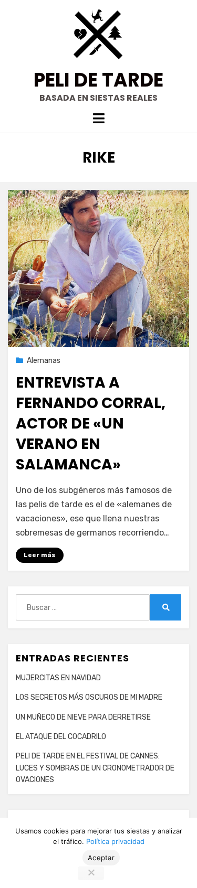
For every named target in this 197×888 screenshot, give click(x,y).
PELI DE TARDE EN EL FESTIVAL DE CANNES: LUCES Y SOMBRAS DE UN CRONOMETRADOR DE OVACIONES (95, 768)
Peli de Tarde (98, 80)
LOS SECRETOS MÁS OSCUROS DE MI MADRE (89, 697)
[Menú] (98, 118)
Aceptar (101, 857)
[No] (91, 873)
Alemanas (43, 360)
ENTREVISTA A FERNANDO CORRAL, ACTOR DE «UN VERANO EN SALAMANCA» (90, 423)
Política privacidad (115, 841)
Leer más (40, 555)
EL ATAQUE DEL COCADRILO (61, 736)
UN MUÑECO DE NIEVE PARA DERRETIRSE (83, 717)
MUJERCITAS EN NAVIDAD (58, 677)
